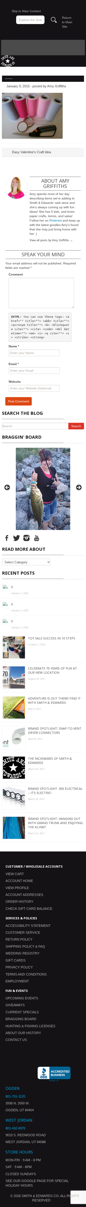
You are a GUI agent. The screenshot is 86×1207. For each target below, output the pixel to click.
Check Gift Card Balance (29, 909)
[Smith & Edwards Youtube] (36, 537)
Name (14, 346)
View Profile (17, 888)
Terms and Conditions (26, 974)
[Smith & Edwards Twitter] (16, 537)
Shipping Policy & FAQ (25, 946)
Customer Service (23, 932)
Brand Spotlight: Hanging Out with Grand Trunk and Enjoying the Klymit (55, 823)
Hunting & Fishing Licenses (30, 1026)
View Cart (15, 874)
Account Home (19, 881)
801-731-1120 (15, 1096)
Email (14, 364)
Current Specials (22, 1012)
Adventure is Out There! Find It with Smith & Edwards (54, 700)
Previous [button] (7, 487)
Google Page (33, 1181)
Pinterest (55, 220)
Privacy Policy (19, 967)
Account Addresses (24, 895)
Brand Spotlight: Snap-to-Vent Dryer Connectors (54, 730)
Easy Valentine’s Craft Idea (31, 152)
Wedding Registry (22, 953)
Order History (19, 901)
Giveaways (15, 1005)
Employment (17, 981)
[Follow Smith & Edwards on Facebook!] (6, 537)
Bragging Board (21, 1019)
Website (15, 381)
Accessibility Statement (28, 926)
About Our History (23, 1033)
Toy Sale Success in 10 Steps (51, 638)
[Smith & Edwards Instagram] (26, 537)
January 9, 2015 (18, 86)
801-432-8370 (15, 1128)
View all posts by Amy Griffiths (51, 240)
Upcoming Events (22, 998)
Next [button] (78, 487)
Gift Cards (16, 960)
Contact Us (16, 1040)
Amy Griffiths (56, 86)
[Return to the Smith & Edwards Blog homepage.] (8, 61)
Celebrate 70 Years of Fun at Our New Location (52, 670)
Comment (16, 274)
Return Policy (19, 939)
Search (76, 426)
